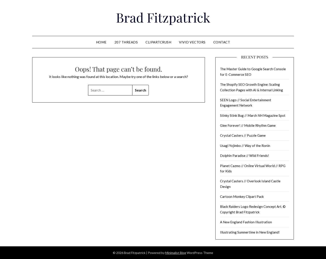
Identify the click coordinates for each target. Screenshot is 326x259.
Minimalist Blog (175, 253)
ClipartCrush (158, 42)
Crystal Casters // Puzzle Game (243, 135)
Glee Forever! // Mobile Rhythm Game (248, 125)
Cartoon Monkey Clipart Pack (242, 197)
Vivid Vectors (192, 42)
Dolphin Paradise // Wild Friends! (244, 156)
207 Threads (126, 42)
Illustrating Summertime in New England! (250, 232)
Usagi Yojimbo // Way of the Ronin (245, 146)
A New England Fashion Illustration (246, 222)
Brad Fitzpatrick (163, 17)
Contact (221, 42)
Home (101, 42)
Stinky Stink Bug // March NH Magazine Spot (252, 115)
